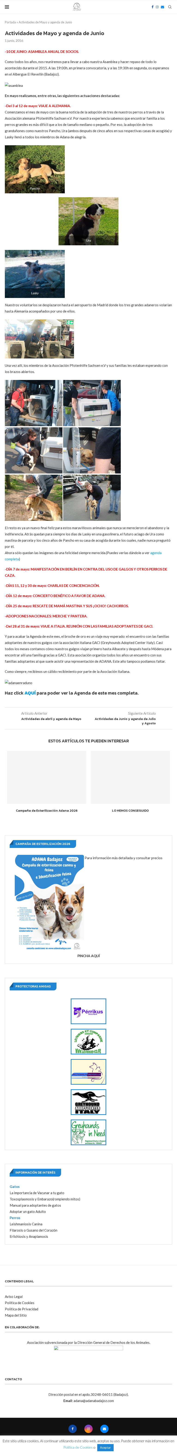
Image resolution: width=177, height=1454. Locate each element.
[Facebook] (152, 7)
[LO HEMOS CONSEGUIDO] (130, 777)
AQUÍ (30, 692)
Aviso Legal (14, 1296)
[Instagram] (157, 7)
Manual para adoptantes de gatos (35, 1205)
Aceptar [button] (105, 1447)
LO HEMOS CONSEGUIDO (130, 810)
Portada (10, 22)
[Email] (162, 7)
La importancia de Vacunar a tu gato (37, 1193)
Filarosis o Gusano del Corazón (33, 1230)
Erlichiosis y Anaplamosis (29, 1236)
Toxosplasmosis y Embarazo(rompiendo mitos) (45, 1199)
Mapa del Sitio (16, 1315)
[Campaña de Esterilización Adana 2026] (46, 777)
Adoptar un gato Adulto (28, 1211)
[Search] (170, 7)
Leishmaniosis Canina (26, 1224)
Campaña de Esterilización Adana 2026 (47, 810)
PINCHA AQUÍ (88, 956)
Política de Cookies (19, 1303)
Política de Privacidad (21, 1309)
